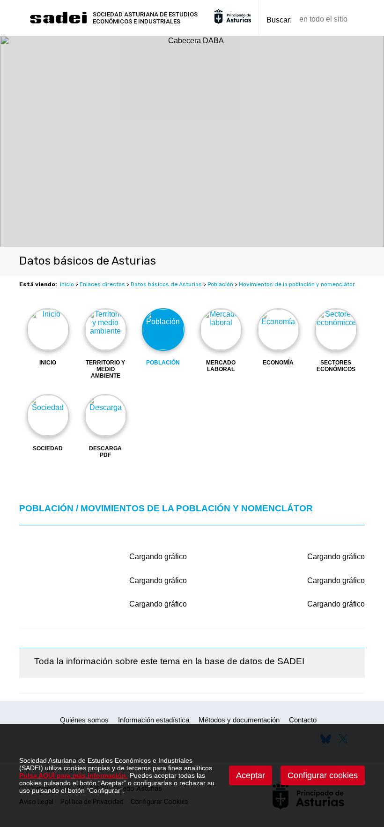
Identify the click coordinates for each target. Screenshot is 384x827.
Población (220, 284)
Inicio (67, 284)
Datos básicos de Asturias (166, 284)
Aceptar (250, 775)
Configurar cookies (323, 775)
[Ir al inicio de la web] (58, 22)
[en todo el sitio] (370, 19)
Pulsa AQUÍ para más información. (73, 775)
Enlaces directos (102, 284)
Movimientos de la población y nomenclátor (297, 284)
